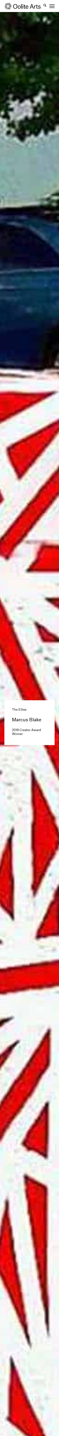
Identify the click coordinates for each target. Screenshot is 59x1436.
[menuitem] (43, 6)
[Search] (43, 6)
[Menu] (50, 6)
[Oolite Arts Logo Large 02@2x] (24, 6)
